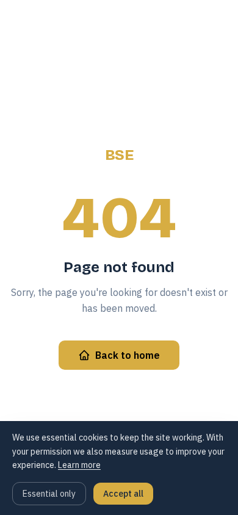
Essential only (49, 493)
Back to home (127, 355)
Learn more (79, 464)
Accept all (123, 493)
